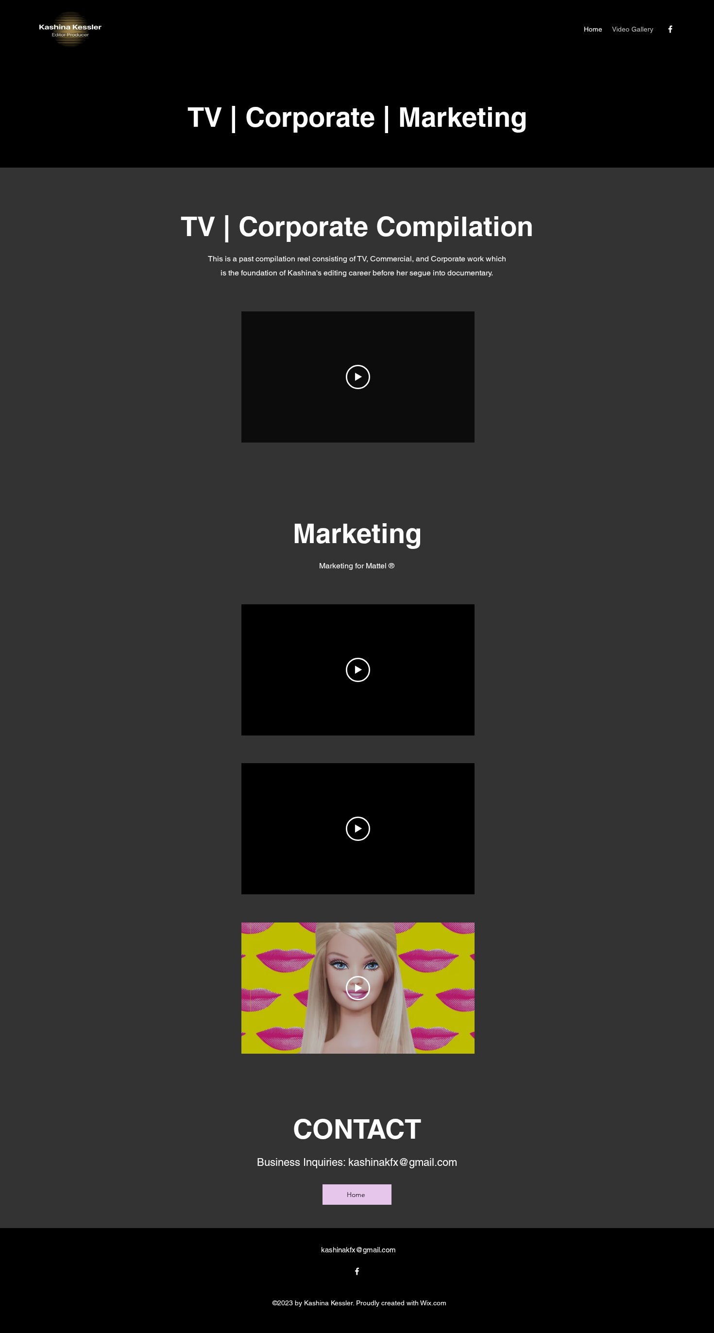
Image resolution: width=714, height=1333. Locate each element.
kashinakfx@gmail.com (402, 1162)
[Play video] (358, 377)
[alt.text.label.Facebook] (670, 29)
